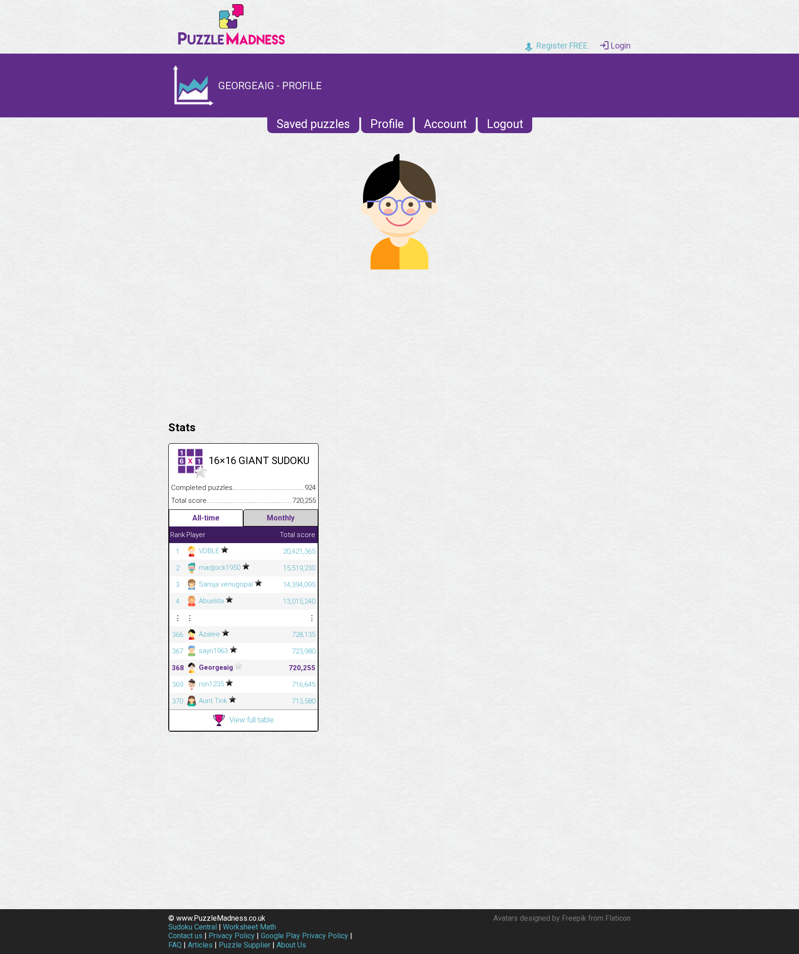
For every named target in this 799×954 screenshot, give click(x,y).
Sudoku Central (192, 927)
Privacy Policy (232, 935)
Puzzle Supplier (244, 945)
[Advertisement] (399, 343)
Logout (505, 124)
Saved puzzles (313, 124)
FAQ (175, 945)
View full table (251, 720)
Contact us (185, 935)
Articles (200, 945)
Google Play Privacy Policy (304, 935)
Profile (387, 124)
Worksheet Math (249, 927)
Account (445, 124)
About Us (291, 945)
